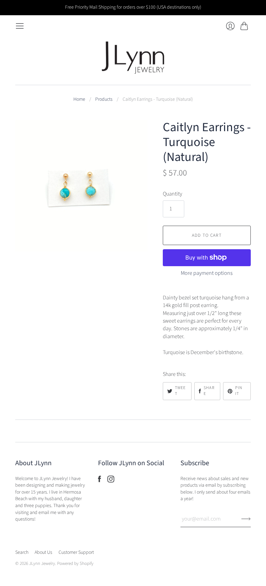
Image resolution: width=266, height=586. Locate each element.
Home (79, 99)
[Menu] (19, 26)
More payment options (206, 273)
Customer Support (76, 552)
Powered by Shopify (75, 563)
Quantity (172, 194)
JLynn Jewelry (42, 563)
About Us (43, 552)
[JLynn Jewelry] (133, 58)
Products (104, 99)
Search (21, 552)
